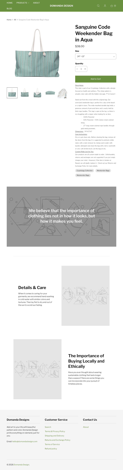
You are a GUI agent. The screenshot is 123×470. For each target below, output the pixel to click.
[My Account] (105, 6)
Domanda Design (21, 465)
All (15, 20)
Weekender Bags (103, 170)
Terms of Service (52, 444)
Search (48, 427)
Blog (9, 8)
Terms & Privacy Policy (55, 431)
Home (10, 3)
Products (21, 3)
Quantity (79, 63)
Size (77, 51)
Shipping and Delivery (54, 436)
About (36, 3)
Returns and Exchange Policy (57, 440)
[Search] (98, 6)
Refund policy (51, 449)
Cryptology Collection (85, 170)
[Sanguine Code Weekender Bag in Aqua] (37, 54)
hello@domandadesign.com (24, 441)
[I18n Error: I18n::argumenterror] (12, 92)
